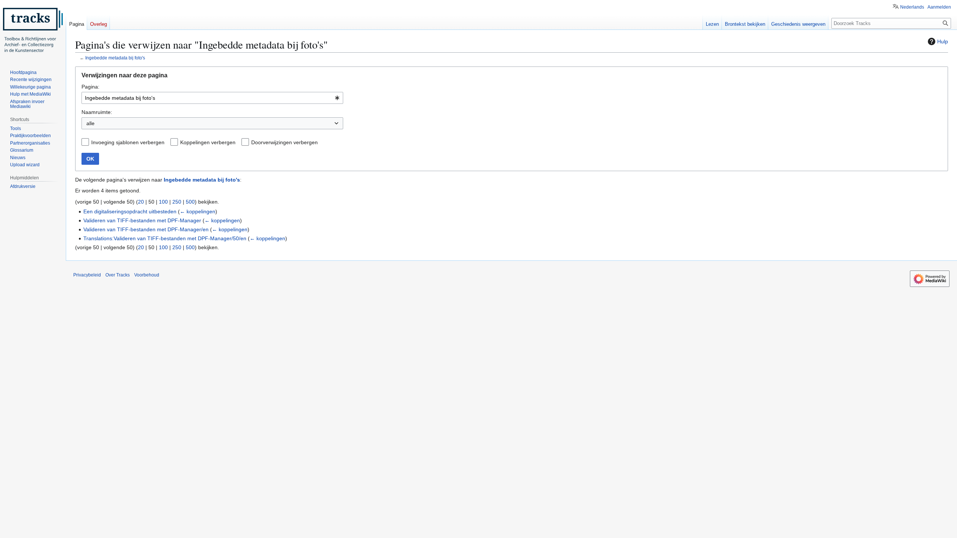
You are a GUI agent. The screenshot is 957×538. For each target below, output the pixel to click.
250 (176, 202)
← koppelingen (197, 211)
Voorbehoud (146, 275)
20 (141, 202)
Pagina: (90, 87)
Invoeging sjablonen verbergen (127, 142)
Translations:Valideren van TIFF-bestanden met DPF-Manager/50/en (164, 238)
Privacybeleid (87, 275)
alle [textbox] (90, 123)
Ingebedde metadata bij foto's (115, 57)
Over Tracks (117, 275)
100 (163, 202)
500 (190, 202)
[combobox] (212, 98)
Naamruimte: (96, 112)
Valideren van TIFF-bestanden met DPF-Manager (142, 220)
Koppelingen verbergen (208, 142)
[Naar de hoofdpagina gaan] (33, 30)
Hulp (942, 41)
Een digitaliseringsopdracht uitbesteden (129, 211)
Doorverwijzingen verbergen (284, 142)
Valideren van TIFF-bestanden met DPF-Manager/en (146, 229)
